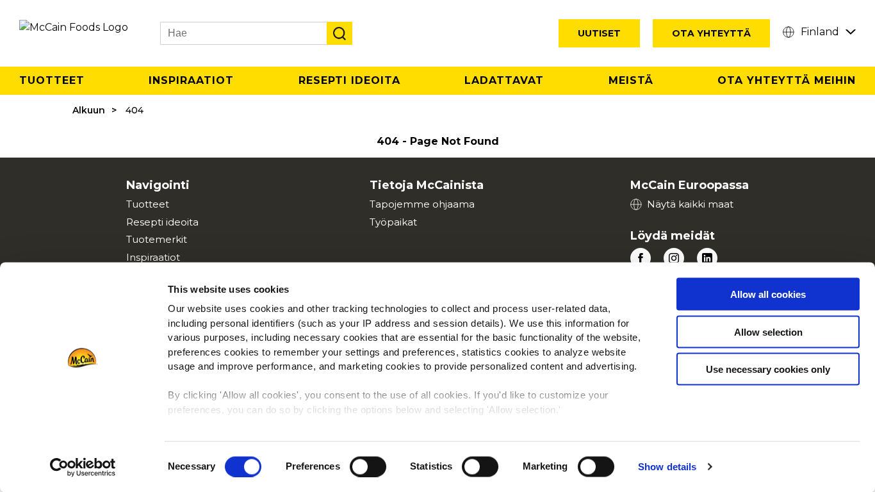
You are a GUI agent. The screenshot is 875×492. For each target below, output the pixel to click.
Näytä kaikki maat (690, 204)
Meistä (631, 80)
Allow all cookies (768, 294)
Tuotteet (52, 80)
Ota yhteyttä (711, 33)
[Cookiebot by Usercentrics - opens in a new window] (83, 467)
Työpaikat (393, 222)
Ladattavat (504, 80)
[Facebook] (640, 258)
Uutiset (599, 33)
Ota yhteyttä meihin (786, 80)
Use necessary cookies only (768, 369)
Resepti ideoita (162, 222)
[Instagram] (674, 258)
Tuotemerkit (156, 239)
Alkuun (88, 110)
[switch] (368, 466)
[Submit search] (339, 33)
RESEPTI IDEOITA (349, 80)
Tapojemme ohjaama (422, 204)
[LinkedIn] (707, 258)
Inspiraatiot (191, 80)
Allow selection (768, 331)
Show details (667, 466)
